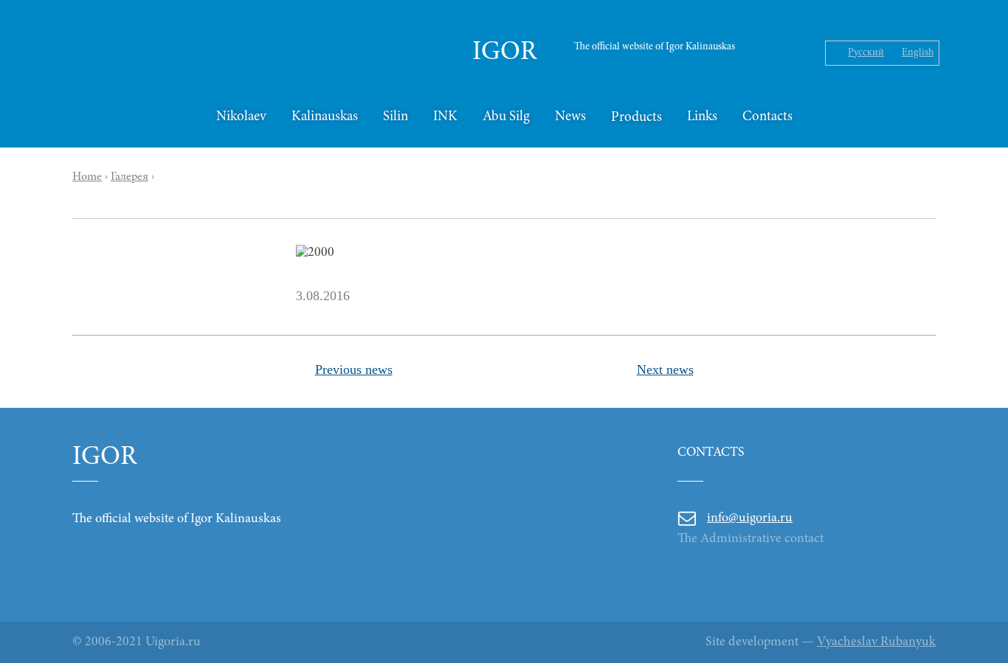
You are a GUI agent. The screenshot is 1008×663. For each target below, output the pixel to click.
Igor (504, 53)
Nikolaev (241, 117)
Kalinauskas (324, 117)
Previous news (354, 369)
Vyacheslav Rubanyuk (876, 642)
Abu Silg (506, 117)
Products (636, 118)
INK (445, 117)
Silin (395, 117)
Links (702, 117)
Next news (665, 369)
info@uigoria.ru (750, 518)
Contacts (767, 117)
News (570, 117)
